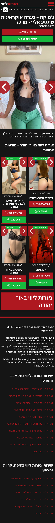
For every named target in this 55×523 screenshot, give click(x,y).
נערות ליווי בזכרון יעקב (42, 478)
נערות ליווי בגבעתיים (43, 396)
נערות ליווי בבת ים (20, 389)
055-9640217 (15, 278)
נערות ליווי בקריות (44, 513)
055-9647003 (43, 204)
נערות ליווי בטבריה (24, 485)
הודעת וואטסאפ (29, 38)
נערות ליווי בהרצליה (43, 402)
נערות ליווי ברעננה (19, 444)
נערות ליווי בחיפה (44, 485)
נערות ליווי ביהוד (45, 409)
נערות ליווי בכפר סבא (24, 409)
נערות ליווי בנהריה (44, 492)
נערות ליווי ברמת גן (24, 437)
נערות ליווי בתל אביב (43, 451)
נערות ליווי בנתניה (27, 416)
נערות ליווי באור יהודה (34, 301)
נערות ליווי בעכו (27, 499)
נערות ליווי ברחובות (18, 430)
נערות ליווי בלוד (45, 416)
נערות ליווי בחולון (23, 402)
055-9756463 (29, 31)
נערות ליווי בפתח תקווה (41, 423)
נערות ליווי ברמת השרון (41, 444)
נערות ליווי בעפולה (44, 506)
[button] (5, 9)
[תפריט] (51, 3)
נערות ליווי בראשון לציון (41, 430)
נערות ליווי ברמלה (44, 437)
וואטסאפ (43, 211)
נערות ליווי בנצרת (24, 492)
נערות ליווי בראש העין (17, 423)
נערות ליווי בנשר (45, 499)
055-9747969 (15, 212)
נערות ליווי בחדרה (20, 478)
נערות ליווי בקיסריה (23, 506)
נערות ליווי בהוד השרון (20, 396)
